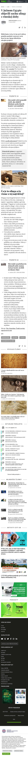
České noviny (20, 328)
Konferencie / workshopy (6, 683)
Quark (2, 656)
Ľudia (8, 6)
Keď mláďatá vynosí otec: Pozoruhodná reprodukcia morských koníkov (15, 492)
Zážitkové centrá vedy (6, 654)
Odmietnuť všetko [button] (19, 750)
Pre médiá (3, 629)
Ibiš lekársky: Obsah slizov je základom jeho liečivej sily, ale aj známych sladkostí (17, 484)
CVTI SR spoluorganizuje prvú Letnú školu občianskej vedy (14, 576)
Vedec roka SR (4, 676)
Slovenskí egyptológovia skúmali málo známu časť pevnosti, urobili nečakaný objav (17, 267)
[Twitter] (8, 639)
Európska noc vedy (5, 679)
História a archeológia (17, 6)
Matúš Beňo (10, 373)
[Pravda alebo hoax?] (20, 696)
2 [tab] (10, 705)
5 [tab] (17, 705)
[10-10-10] (7, 696)
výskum (22, 337)
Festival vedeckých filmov (7, 672)
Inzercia (3, 631)
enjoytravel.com (6, 330)
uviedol (11, 69)
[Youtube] (2, 639)
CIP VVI (2, 660)
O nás (2, 625)
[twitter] (19, 28)
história (14, 337)
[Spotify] (5, 639)
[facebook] (22, 28)
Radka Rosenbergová (20, 505)
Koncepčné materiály (6, 662)
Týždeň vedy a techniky (6, 677)
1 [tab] (8, 705)
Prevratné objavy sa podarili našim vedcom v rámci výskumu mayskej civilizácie (13, 417)
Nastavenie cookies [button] (7, 750)
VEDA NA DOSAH (13, 20)
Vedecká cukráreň (5, 670)
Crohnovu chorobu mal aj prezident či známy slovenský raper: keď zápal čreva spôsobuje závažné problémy (17, 502)
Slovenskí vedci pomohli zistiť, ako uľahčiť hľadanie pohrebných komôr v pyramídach (17, 103)
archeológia (5, 337)
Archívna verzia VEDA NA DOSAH (9, 643)
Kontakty (3, 627)
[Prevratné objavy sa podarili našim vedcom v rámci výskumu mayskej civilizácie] (14, 408)
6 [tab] (19, 705)
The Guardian (10, 328)
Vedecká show (4, 681)
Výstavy (3, 674)
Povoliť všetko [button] (6, 753)
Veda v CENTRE (4, 668)
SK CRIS (3, 658)
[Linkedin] (16, 639)
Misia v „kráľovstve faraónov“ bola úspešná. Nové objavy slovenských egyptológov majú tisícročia (12, 396)
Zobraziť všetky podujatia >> (14, 474)
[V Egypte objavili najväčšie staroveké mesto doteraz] (14, 361)
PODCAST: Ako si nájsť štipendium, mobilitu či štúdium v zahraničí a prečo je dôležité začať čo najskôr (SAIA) (13, 551)
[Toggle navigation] (26, 1)
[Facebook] (10, 639)
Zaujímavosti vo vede (8, 341)
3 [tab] (13, 705)
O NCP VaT (3, 650)
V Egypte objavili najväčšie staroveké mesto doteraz (12, 370)
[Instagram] (13, 639)
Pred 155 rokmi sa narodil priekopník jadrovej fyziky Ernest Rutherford (15, 511)
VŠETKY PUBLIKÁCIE (14, 707)
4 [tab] (15, 705)
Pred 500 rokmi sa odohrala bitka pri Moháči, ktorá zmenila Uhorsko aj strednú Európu (17, 519)
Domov (2, 6)
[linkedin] (25, 28)
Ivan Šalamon (18, 487)
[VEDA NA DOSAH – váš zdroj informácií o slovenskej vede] (6, 1)
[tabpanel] (7, 696)
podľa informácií (11, 141)
